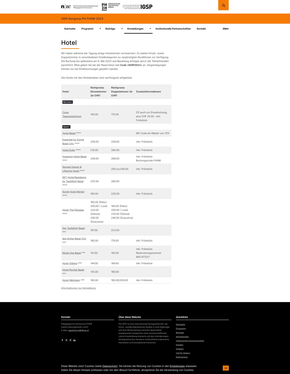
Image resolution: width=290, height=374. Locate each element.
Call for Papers (183, 353)
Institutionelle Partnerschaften (173, 28)
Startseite (69, 28)
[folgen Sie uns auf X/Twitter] (66, 340)
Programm (87, 28)
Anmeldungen (135, 28)
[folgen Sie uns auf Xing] (70, 340)
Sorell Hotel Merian (73, 191)
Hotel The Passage (73, 209)
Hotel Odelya (69, 263)
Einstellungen (177, 366)
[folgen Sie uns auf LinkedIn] (74, 340)
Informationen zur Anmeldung (78, 288)
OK (225, 368)
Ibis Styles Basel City (74, 238)
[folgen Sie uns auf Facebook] (62, 340)
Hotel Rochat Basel (73, 269)
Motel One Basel (71, 252)
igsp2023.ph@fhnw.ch (78, 330)
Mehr (226, 28)
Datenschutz (182, 357)
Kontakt (201, 28)
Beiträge (110, 28)
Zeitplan (180, 349)
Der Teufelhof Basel (73, 228)
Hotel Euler (68, 150)
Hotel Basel (69, 133)
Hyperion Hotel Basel (74, 156)
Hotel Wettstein (71, 280)
